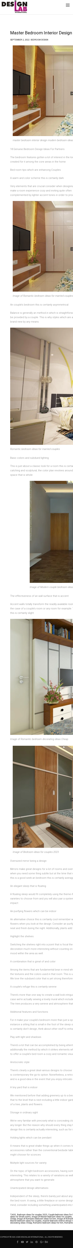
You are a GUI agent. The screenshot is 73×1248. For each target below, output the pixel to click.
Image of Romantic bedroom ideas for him (36, 1219)
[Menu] (68, 5)
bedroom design (39, 39)
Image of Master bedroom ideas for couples (52, 1217)
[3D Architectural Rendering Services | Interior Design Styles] (9, 9)
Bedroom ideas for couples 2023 (32, 1214)
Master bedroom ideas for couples (26, 1221)
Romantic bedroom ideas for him (48, 1223)
